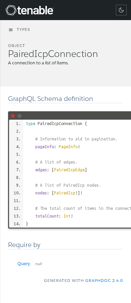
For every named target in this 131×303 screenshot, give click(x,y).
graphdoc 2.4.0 (104, 280)
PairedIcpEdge (69, 169)
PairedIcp (64, 192)
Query (29, 263)
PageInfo (68, 146)
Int (67, 216)
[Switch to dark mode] (121, 10)
